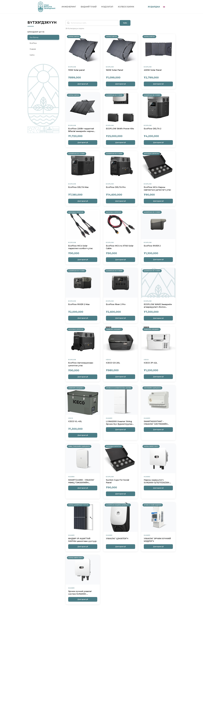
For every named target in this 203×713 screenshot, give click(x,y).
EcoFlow (33, 43)
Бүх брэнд (34, 37)
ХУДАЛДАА (154, 7)
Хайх (125, 23)
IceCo (32, 55)
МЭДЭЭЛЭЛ (107, 7)
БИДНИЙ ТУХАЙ (89, 7)
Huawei (33, 49)
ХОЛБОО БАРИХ (126, 7)
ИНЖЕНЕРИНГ (69, 7)
